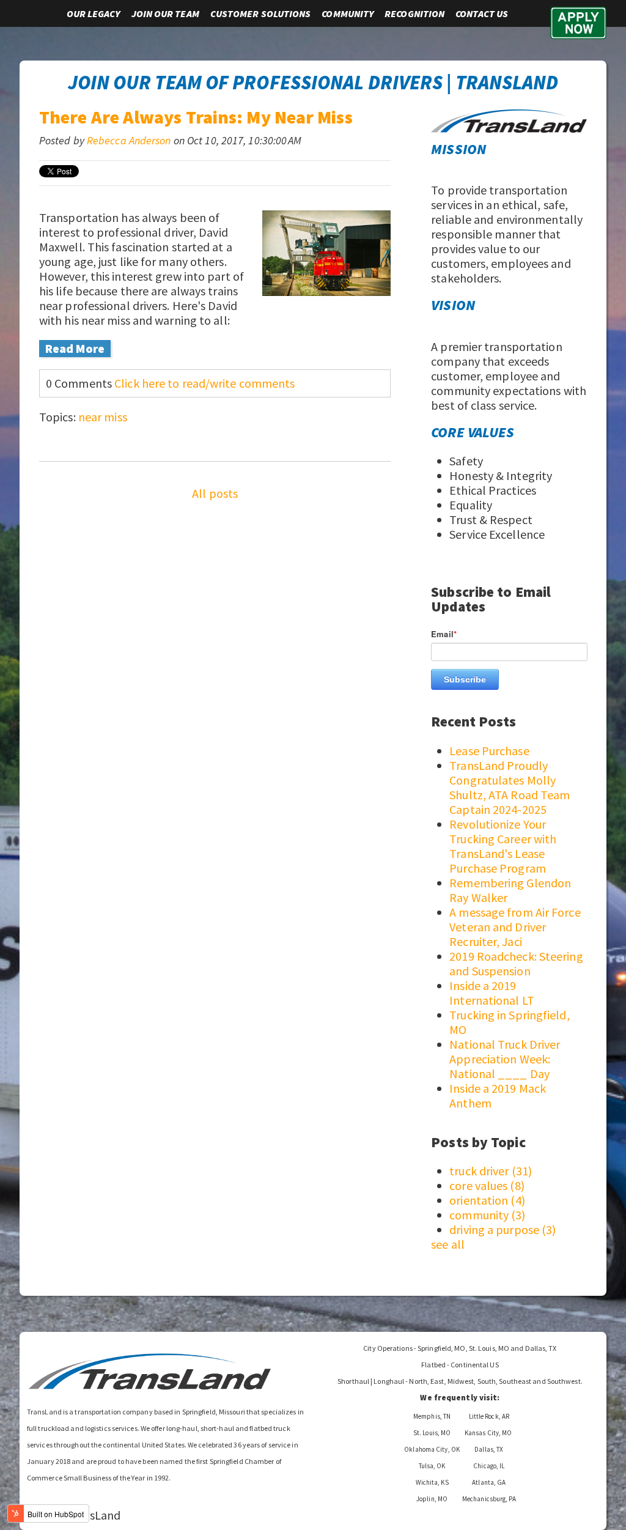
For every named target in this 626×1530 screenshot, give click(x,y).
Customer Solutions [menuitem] (260, 13)
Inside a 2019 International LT (491, 993)
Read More (75, 348)
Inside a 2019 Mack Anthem (497, 1096)
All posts (215, 493)
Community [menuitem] (348, 13)
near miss (102, 416)
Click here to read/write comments (204, 383)
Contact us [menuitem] (481, 13)
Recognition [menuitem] (414, 13)
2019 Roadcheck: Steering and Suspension (516, 963)
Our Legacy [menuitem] (93, 13)
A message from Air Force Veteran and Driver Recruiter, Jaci (514, 926)
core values (487, 1185)
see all (448, 1244)
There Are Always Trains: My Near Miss (196, 116)
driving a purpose (502, 1229)
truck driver (490, 1170)
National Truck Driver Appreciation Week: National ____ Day (504, 1059)
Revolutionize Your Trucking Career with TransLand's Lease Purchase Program (502, 846)
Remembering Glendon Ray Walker (510, 890)
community (487, 1214)
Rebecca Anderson (129, 140)
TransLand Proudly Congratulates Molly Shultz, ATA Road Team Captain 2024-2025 (509, 787)
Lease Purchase (489, 750)
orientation (487, 1200)
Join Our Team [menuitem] (165, 13)
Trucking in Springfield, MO (509, 1022)
